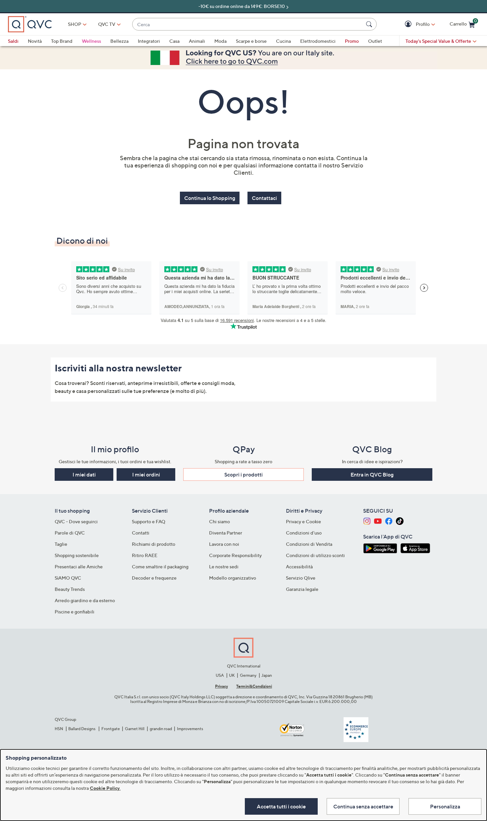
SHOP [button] (74, 24)
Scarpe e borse (251, 41)
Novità (35, 41)
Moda (220, 41)
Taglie (61, 544)
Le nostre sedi (224, 566)
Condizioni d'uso (304, 533)
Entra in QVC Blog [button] (372, 474)
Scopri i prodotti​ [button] (243, 474)
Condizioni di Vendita (309, 544)
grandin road (161, 728)
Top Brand (62, 41)
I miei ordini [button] (146, 474)
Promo (352, 41)
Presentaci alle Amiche (79, 566)
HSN (59, 728)
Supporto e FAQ (148, 521)
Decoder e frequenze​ (154, 578)
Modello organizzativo (232, 578)
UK (232, 675)
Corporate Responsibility (235, 555)
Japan (266, 675)
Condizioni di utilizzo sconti (315, 555)
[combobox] (248, 24)
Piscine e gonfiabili (74, 611)
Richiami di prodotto (153, 544)
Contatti (140, 533)
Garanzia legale (302, 589)
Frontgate (110, 728)
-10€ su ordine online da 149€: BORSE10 (241, 6)
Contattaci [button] (264, 198)
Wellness (91, 41)
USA (220, 675)
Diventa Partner (225, 533)
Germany (248, 675)
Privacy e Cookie (303, 521)
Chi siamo (219, 521)
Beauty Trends (70, 589)
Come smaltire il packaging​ (160, 566)
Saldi (13, 41)
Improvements (190, 728)
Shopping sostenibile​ (77, 555)
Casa (174, 41)
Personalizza (445, 806)
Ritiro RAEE (144, 555)
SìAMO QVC (68, 578)
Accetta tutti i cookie (281, 806)
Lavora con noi (224, 544)
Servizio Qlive (300, 578)
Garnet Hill (134, 728)
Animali (197, 41)
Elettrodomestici (318, 41)
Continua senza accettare (363, 806)
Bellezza (119, 41)
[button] (409, 24)
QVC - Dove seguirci (76, 521)
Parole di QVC (70, 533)
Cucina (283, 41)
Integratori (149, 41)
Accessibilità (299, 566)
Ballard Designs (82, 728)
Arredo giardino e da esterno (85, 600)
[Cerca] (370, 24)
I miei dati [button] (84, 474)
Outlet (375, 41)
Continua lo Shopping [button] (209, 198)
